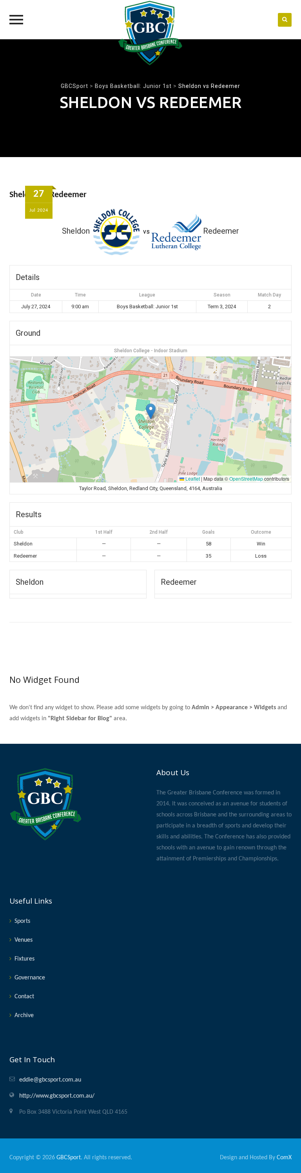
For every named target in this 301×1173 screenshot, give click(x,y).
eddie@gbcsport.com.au (50, 1080)
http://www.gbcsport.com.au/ (56, 1096)
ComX (284, 1158)
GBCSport (68, 1158)
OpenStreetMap (246, 478)
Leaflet (192, 478)
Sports (22, 921)
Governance (30, 978)
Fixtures (24, 959)
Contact (24, 997)
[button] (151, 411)
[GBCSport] (150, 33)
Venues (24, 940)
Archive (24, 1015)
